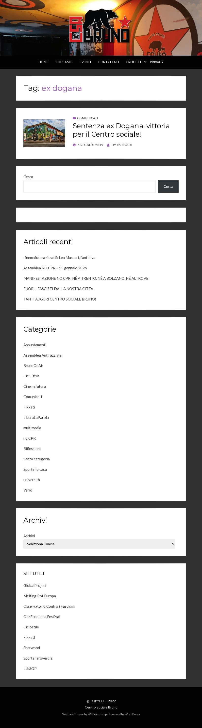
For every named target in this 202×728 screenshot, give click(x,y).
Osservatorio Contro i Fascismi (49, 606)
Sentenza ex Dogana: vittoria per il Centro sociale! (121, 130)
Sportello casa (35, 469)
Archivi (29, 536)
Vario (27, 490)
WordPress (132, 714)
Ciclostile (31, 627)
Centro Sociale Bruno (101, 707)
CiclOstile (31, 376)
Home (43, 62)
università (31, 479)
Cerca (28, 176)
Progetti (134, 62)
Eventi (85, 62)
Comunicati (87, 118)
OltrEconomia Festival (41, 616)
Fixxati (29, 407)
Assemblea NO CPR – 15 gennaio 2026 (55, 268)
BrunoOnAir (33, 365)
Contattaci (108, 62)
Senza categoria (36, 459)
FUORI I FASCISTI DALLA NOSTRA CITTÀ (58, 288)
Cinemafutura (34, 386)
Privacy (156, 62)
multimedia (32, 428)
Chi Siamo (64, 62)
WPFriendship (97, 714)
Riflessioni (32, 448)
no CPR (29, 438)
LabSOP (30, 668)
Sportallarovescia (37, 658)
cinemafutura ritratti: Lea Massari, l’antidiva (59, 257)
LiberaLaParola (36, 417)
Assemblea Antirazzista (42, 355)
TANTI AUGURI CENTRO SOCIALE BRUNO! (59, 299)
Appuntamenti (34, 345)
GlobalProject (35, 585)
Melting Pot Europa (39, 596)
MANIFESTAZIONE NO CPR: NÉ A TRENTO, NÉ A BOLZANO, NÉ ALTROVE (85, 278)
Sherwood (31, 647)
